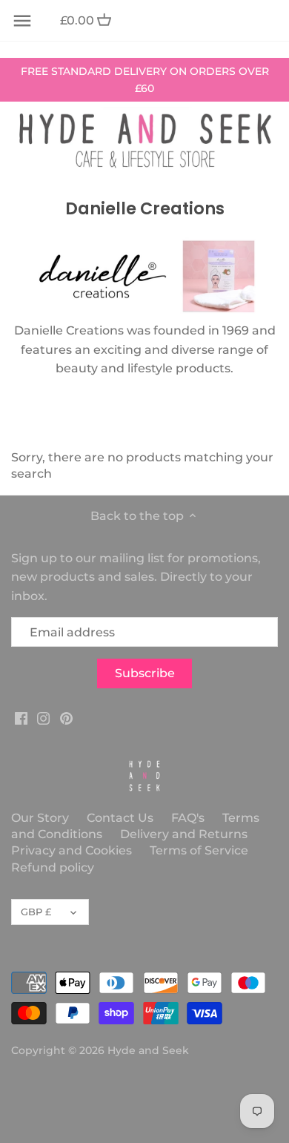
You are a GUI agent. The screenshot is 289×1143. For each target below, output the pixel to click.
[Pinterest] (66, 718)
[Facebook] (21, 718)
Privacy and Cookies (71, 850)
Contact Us (120, 818)
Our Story (40, 818)
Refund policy (52, 867)
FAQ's (188, 818)
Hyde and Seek (148, 1050)
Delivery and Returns (184, 834)
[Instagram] (43, 718)
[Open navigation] (22, 21)
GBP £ (36, 912)
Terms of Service (199, 850)
